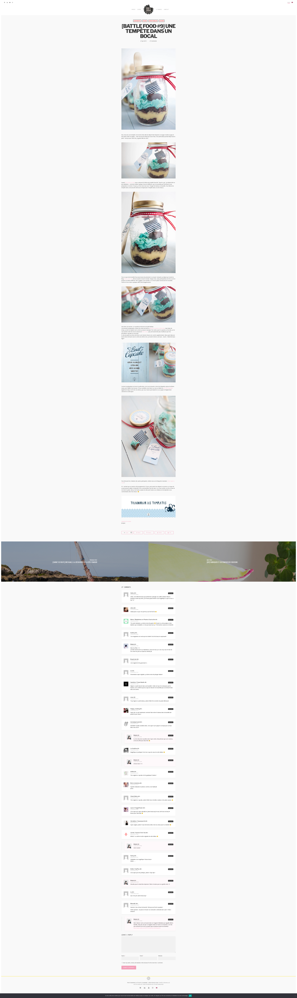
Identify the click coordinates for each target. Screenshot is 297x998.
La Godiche (133, 748)
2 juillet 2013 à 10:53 (138, 736)
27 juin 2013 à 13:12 (134, 723)
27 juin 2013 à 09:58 (134, 609)
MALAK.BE (160, 984)
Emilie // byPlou (134, 869)
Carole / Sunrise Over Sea (138, 832)
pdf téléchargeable (168, 388)
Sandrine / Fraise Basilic (137, 682)
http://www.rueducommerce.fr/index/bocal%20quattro (147, 928)
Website (160, 956)
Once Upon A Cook (130, 182)
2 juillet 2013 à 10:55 (134, 882)
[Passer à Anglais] (292, 2)
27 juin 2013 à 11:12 (134, 660)
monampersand (135, 722)
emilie (132, 771)
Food (145, 21)
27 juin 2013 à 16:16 (134, 784)
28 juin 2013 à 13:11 (134, 822)
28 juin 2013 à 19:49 (134, 834)
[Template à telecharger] (148, 506)
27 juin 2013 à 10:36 (134, 634)
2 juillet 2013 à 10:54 (138, 761)
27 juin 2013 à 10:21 (134, 621)
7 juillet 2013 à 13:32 (134, 893)
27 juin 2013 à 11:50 (134, 683)
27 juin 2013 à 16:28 (134, 797)
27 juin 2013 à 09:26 (134, 594)
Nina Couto (145, 331)
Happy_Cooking (135, 709)
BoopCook (133, 659)
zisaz (131, 697)
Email (141, 956)
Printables (153, 21)
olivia (131, 608)
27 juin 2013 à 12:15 (134, 710)
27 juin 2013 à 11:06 (134, 645)
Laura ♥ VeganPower (136, 808)
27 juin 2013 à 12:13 (134, 698)
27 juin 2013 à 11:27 (134, 672)
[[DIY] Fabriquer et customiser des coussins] (222, 561)
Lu (131, 892)
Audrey (132, 633)
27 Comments (153, 41)
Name (123, 956)
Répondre (171, 593)
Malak (132, 644)
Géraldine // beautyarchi (137, 821)
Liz (131, 671)
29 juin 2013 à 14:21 (134, 870)
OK (190, 995)
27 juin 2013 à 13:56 (134, 750)
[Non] (295, 995)
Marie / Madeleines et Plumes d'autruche (142, 619)
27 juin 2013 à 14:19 (134, 773)
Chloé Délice (134, 796)
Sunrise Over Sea (128, 279)
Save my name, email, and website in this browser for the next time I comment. (143, 962)
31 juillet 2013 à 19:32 (138, 920)
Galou (132, 593)
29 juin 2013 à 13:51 (134, 857)
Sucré (162, 21)
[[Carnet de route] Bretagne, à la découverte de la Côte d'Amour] (74, 561)
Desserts (137, 21)
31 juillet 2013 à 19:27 (134, 905)
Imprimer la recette (126, 521)
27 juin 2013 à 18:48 (134, 809)
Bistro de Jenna (135, 783)
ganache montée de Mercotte (157, 328)
